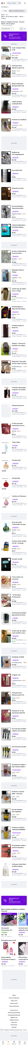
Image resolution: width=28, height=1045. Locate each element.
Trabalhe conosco (14, 1020)
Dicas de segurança (14, 998)
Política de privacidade (14, 1012)
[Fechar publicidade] (1, 1029)
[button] (14, 3)
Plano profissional (14, 1006)
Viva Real (14, 1027)
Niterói (21, 16)
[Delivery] (5, 36)
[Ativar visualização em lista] (21, 29)
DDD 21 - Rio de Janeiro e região (9, 16)
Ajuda (14, 995)
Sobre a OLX (14, 1000)
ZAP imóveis (14, 1024)
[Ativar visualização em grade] (25, 29)
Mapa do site (14, 1017)
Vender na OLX (14, 1003)
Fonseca (3, 18)
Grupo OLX (14, 1022)
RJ (6, 14)
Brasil (2, 14)
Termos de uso (14, 1010)
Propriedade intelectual (14, 1015)
